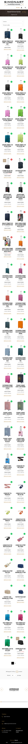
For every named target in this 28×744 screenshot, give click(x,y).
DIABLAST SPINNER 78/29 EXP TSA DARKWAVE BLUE (7, 224)
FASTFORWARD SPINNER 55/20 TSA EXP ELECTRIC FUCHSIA (20, 277)
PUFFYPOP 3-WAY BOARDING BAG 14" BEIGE (7, 597)
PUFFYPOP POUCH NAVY (20, 597)
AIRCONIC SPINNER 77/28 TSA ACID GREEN (20, 119)
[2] (2, 701)
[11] (13, 701)
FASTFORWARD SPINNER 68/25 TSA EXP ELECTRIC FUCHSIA (20, 304)
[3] (3, 701)
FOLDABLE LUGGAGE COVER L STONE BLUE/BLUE (7, 440)
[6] (7, 701)
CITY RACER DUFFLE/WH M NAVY (20, 171)
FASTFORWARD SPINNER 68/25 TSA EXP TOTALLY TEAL (7, 332)
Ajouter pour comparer (7, 49)
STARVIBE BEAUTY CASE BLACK (21, 649)
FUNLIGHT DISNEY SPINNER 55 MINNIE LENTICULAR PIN (20, 440)
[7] (8, 701)
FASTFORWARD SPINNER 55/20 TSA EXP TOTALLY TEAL (7, 277)
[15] (18, 701)
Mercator (16, 740)
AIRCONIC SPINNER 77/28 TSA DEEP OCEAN (7, 145)
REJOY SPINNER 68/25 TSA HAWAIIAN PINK (20, 623)
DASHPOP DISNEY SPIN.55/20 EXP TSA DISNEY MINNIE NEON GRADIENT (7, 197)
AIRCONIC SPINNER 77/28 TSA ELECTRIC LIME (20, 145)
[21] (25, 701)
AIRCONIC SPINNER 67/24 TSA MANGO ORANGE (20, 93)
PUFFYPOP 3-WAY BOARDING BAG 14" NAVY (20, 571)
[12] (14, 701)
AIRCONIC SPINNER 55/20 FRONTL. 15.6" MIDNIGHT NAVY (7, 42)
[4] (4, 701)
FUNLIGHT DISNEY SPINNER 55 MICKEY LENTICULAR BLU (7, 467)
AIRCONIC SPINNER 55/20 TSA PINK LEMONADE (7, 67)
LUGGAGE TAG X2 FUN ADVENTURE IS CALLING (20, 519)
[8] (9, 701)
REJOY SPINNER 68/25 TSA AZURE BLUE (7, 623)
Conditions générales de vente (16, 742)
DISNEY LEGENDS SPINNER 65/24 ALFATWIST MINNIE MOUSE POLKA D (20, 224)
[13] (15, 701)
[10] (12, 701)
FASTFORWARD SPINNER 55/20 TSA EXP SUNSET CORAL (8, 304)
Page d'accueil (14, 14)
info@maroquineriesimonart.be (10, 723)
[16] (19, 701)
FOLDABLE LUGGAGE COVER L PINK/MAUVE (7, 413)
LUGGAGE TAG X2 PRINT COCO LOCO (7, 571)
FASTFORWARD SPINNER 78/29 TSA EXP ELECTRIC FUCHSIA (7, 386)
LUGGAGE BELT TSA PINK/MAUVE (7, 494)
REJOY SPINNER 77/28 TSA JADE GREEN (7, 649)
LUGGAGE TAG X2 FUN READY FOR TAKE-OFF (7, 545)
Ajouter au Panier (8, 34)
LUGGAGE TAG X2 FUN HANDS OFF (7, 519)
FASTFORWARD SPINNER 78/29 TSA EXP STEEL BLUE (8, 359)
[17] (20, 701)
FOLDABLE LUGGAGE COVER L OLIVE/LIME (20, 413)
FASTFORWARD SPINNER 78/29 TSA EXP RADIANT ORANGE (20, 332)
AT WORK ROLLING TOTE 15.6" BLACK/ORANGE (7, 171)
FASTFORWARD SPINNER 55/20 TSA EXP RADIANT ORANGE (20, 250)
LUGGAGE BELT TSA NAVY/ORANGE (20, 466)
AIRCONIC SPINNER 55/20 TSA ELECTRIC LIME (20, 67)
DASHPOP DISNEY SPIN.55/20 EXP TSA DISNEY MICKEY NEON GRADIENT (20, 197)
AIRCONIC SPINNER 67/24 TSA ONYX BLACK (7, 93)
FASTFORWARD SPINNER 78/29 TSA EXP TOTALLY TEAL (21, 359)
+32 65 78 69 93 (6, 716)
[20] (24, 701)
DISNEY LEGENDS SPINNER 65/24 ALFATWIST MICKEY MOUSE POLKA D (7, 250)
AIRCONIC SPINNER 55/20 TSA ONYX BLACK (20, 41)
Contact (17, 732)
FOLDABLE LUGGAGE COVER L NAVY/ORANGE (20, 386)
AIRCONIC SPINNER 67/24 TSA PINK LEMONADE (7, 119)
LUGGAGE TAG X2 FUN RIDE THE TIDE (20, 494)
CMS (7, 742)
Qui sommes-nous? (19, 730)
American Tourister (7, 47)
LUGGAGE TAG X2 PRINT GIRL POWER (20, 545)
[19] (23, 701)
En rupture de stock (8, 163)
